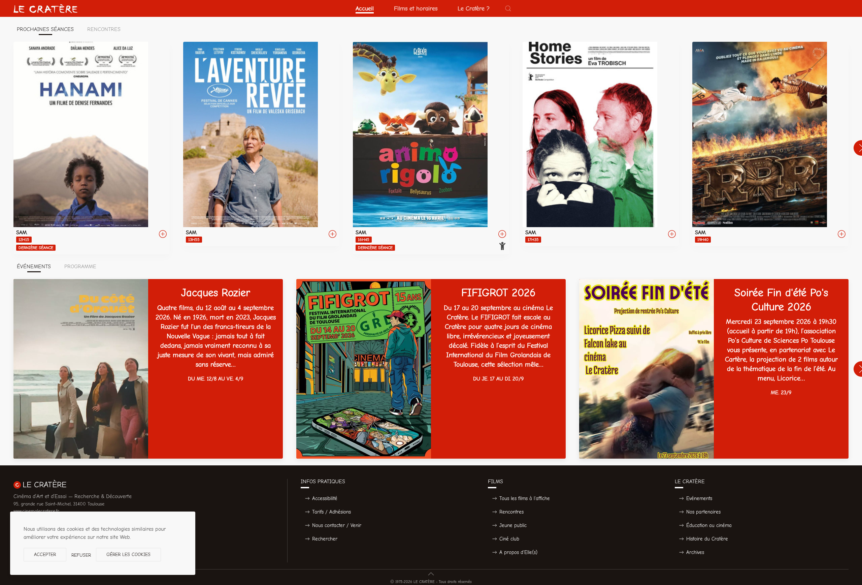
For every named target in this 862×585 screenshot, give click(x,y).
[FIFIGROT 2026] (431, 369)
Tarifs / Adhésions (331, 512)
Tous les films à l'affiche (524, 498)
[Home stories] (601, 144)
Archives (695, 552)
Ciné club (509, 539)
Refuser (81, 555)
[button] (508, 8)
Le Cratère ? (474, 8)
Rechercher (324, 539)
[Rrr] (770, 144)
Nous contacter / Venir (336, 525)
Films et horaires (415, 8)
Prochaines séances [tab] (45, 29)
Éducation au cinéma (709, 525)
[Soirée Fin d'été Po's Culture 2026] (714, 369)
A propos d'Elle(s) (518, 552)
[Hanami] (91, 148)
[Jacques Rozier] (148, 369)
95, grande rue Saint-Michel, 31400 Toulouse (58, 504)
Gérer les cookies (128, 554)
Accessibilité (324, 498)
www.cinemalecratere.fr (36, 511)
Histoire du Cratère (707, 539)
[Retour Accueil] (45, 8)
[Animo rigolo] (431, 148)
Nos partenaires (703, 512)
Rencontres (511, 512)
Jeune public (513, 525)
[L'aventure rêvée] (261, 144)
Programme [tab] (80, 267)
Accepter (45, 554)
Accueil (365, 8)
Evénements (699, 498)
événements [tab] (34, 267)
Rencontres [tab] (104, 29)
